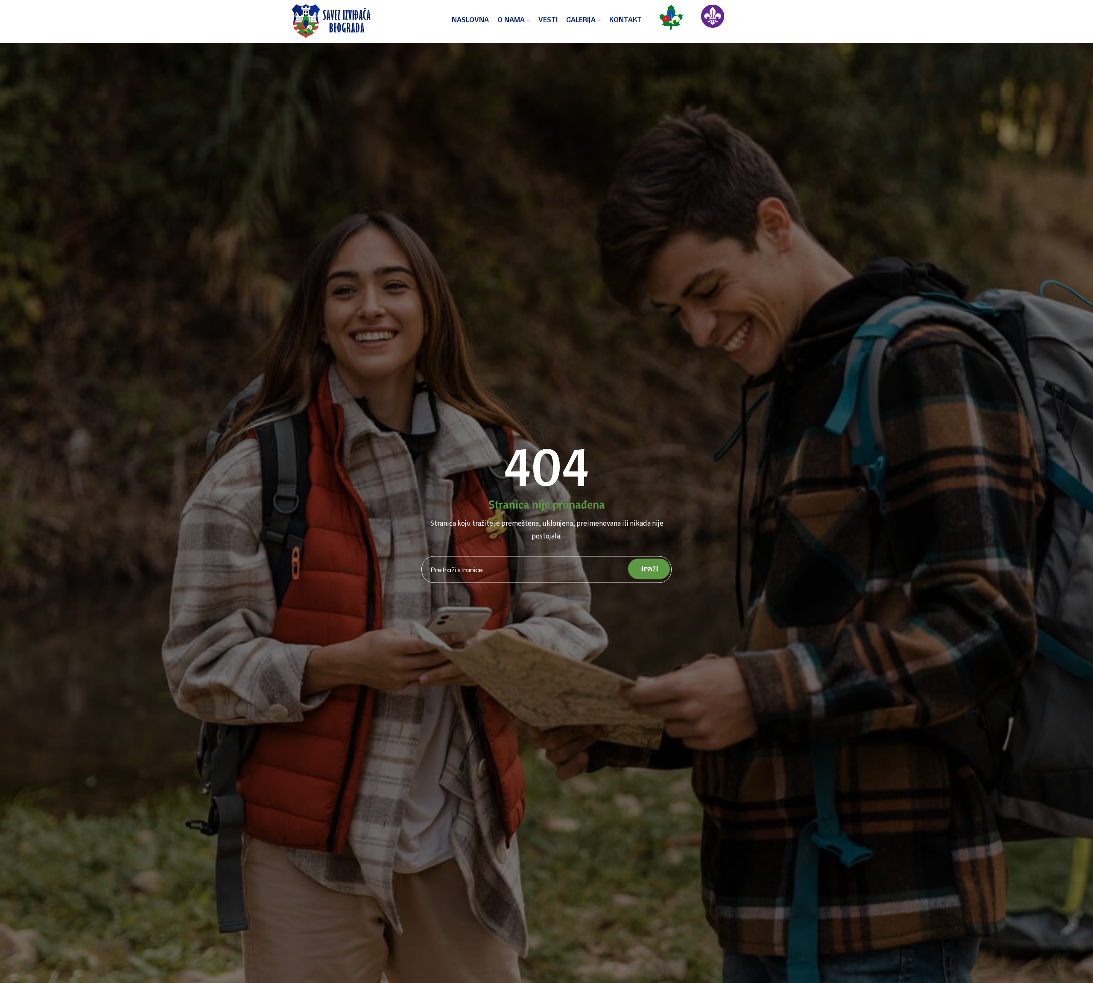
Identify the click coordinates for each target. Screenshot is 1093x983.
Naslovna (470, 19)
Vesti (548, 19)
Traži (649, 569)
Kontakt (625, 19)
